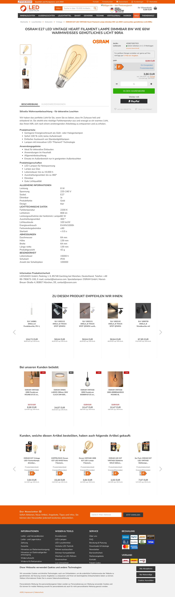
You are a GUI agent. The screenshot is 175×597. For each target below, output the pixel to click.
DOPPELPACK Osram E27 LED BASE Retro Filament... (59, 460)
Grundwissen (61, 536)
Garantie (24, 546)
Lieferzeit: (117, 46)
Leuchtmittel (64, 15)
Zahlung (24, 543)
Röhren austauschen (64, 549)
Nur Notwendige (146, 574)
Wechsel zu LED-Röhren (65, 556)
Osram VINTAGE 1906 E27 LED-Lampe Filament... (87, 460)
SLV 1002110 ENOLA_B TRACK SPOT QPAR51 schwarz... (115, 323)
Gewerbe (88, 15)
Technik (100, 15)
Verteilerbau (113, 15)
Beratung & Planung (98, 543)
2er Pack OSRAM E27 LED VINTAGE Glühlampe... (143, 460)
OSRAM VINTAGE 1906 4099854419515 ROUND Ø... (115, 392)
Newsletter (94, 549)
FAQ (91, 539)
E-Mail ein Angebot (131, 55)
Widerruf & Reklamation (31, 561)
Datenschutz (38, 592)
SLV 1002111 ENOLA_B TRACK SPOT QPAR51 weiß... (87, 323)
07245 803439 (26, 2)
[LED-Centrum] (35, 8)
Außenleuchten (46, 15)
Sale (136, 15)
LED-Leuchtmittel (63, 543)
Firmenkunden (107, 2)
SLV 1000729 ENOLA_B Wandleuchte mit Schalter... (143, 323)
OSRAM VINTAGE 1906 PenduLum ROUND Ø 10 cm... (32, 392)
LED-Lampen (60, 539)
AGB (21, 592)
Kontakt (96, 2)
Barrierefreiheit (95, 553)
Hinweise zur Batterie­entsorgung (35, 549)
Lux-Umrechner (62, 563)
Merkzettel (152, 2)
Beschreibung (29, 104)
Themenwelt (148, 15)
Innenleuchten (27, 15)
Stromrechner (61, 559)
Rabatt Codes (95, 563)
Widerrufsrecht (27, 558)
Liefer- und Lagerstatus (31, 539)
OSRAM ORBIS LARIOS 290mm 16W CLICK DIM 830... (59, 392)
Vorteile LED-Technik (64, 546)
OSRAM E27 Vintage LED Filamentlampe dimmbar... (32, 460)
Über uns (93, 536)
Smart (77, 15)
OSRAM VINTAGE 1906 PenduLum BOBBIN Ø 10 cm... (87, 392)
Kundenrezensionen (53, 104)
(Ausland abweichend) (132, 48)
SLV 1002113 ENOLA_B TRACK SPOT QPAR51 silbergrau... (60, 323)
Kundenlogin (138, 2)
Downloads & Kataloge (99, 546)
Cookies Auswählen (146, 580)
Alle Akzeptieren (145, 569)
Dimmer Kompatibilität (65, 553)
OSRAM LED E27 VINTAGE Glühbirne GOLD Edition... (115, 460)
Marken (127, 15)
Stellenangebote (96, 556)
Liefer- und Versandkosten (32, 536)
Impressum (29, 592)
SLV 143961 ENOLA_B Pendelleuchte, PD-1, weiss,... (32, 323)
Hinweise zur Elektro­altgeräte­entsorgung (34, 553)
